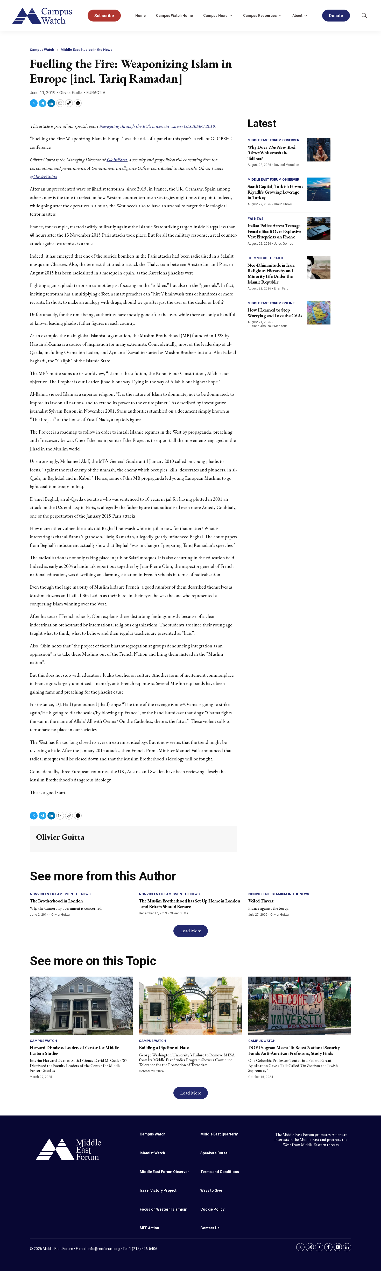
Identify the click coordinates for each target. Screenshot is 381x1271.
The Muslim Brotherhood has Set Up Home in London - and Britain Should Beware (189, 903)
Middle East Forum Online (271, 303)
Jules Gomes (283, 243)
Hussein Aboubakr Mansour (267, 326)
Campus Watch (42, 50)
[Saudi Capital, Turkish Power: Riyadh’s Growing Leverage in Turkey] (318, 189)
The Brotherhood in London (56, 901)
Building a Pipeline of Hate (164, 1047)
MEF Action (149, 1228)
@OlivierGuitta (43, 176)
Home (140, 15)
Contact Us (210, 1228)
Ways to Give (211, 1190)
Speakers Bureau (215, 1153)
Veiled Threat (260, 901)
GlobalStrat (117, 160)
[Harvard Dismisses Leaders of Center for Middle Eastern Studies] (81, 1005)
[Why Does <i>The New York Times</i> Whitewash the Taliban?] (318, 149)
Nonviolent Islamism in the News (60, 894)
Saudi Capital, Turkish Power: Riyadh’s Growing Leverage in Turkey (275, 191)
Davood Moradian (286, 165)
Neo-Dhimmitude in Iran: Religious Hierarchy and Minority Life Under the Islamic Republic (271, 273)
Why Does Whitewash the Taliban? (271, 152)
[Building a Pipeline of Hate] (190, 1005)
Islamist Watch (152, 1153)
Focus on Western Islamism (163, 1209)
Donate (336, 15)
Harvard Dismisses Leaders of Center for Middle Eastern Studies (74, 1050)
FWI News (255, 219)
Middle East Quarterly (219, 1134)
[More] (231, 15)
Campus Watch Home (174, 15)
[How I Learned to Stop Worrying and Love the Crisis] (318, 312)
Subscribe (104, 15)
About (297, 15)
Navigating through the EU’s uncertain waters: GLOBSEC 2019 (157, 126)
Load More (190, 931)
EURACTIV (95, 92)
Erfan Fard (281, 288)
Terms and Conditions (219, 1172)
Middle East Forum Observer (273, 140)
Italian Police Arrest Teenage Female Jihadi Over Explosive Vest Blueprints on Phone (274, 231)
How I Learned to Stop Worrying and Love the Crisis (275, 313)
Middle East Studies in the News (86, 50)
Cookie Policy (212, 1209)
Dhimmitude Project (266, 258)
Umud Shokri (283, 204)
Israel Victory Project (158, 1190)
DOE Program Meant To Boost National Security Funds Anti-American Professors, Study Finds (294, 1050)
